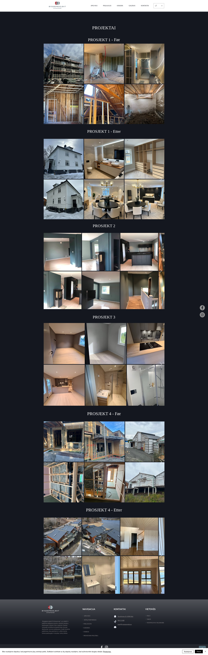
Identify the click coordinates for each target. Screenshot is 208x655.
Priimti (199, 651)
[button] (107, 5)
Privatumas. (107, 651)
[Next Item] (160, 84)
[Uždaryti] (205, 651)
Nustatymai (188, 651)
